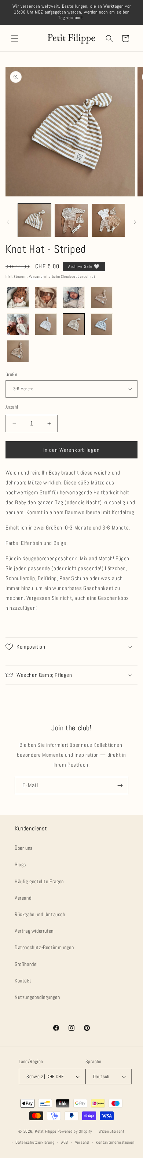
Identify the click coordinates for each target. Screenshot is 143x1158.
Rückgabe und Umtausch (40, 914)
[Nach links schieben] (8, 222)
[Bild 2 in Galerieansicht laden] (71, 220)
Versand (36, 276)
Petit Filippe (45, 1130)
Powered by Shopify (75, 1130)
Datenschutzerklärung (34, 1142)
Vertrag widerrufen (34, 930)
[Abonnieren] (120, 785)
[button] (15, 38)
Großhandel (26, 964)
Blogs (20, 864)
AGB (64, 1142)
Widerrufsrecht (112, 1131)
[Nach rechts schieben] (135, 222)
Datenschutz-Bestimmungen (44, 947)
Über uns (24, 848)
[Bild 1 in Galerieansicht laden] (34, 220)
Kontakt (23, 980)
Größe (11, 374)
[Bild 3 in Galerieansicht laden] (108, 220)
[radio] (18, 297)
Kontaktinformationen (115, 1142)
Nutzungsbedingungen (37, 997)
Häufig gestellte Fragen (39, 881)
